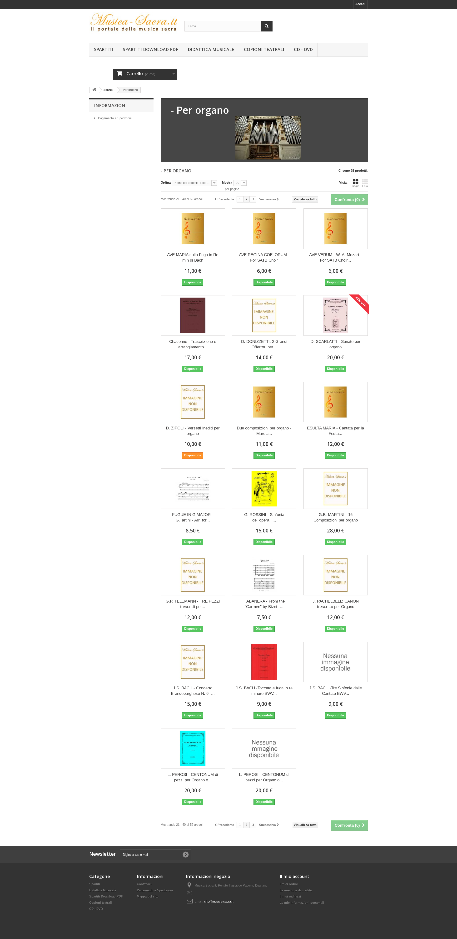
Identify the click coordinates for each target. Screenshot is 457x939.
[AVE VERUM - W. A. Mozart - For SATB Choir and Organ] (335, 229)
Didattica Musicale (211, 49)
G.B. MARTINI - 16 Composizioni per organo (335, 517)
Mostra (227, 182)
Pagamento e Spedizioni (114, 118)
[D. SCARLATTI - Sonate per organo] (335, 315)
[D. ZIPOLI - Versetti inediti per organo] (193, 402)
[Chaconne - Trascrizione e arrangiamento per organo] (193, 315)
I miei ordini (289, 884)
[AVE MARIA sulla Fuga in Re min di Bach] (193, 229)
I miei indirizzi (290, 896)
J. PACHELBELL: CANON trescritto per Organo (336, 604)
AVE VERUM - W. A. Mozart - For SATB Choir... (335, 258)
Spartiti (103, 49)
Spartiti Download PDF (150, 49)
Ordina (166, 182)
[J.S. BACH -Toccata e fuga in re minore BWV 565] (264, 662)
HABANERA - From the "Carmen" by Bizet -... (264, 604)
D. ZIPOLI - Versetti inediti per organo (193, 431)
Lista (365, 186)
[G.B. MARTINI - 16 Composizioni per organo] (335, 488)
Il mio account (294, 876)
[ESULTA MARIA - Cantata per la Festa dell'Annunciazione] (335, 402)
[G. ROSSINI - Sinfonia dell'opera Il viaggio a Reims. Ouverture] (264, 488)
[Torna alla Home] (94, 90)
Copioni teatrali (264, 49)
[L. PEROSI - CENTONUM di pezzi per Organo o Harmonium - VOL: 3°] (264, 748)
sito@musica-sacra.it (218, 901)
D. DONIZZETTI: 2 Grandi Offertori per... (264, 344)
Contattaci (144, 884)
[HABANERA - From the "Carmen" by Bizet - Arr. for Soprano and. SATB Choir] (264, 575)
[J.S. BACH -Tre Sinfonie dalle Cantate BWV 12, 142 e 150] (335, 662)
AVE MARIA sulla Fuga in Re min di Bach (192, 258)
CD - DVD (303, 49)
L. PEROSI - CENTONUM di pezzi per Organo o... (193, 777)
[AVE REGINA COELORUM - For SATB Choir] (264, 229)
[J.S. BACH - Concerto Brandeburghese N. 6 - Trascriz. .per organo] (193, 662)
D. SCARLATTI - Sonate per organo (335, 344)
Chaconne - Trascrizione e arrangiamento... (192, 344)
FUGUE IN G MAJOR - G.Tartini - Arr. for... (192, 517)
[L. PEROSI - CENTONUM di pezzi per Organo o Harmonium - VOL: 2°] (193, 748)
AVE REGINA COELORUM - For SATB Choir (264, 258)
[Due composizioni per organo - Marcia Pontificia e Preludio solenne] (264, 402)
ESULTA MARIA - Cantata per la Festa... (335, 431)
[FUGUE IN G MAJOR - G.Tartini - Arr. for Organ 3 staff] (193, 488)
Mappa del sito (148, 896)
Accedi (360, 4)
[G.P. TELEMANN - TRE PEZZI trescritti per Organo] (193, 575)
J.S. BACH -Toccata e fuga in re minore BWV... (264, 691)
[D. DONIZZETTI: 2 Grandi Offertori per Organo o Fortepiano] (264, 315)
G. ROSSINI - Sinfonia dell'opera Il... (264, 517)
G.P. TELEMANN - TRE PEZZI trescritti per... (193, 604)
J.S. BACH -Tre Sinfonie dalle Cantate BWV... (335, 691)
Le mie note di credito (296, 890)
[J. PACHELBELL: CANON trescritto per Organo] (335, 575)
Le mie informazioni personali (302, 902)
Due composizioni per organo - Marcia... (264, 431)
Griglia (355, 186)
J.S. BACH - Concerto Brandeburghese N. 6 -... (193, 691)
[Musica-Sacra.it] (133, 24)
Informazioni (110, 105)
